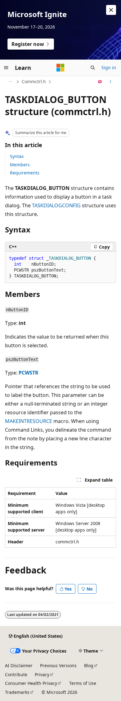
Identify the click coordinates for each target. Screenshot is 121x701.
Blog (88, 665)
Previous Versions (58, 665)
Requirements (24, 173)
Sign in (108, 67)
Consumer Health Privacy (31, 683)
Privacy (42, 674)
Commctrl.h (34, 81)
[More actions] (110, 82)
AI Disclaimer (19, 665)
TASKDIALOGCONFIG (56, 205)
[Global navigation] (6, 67)
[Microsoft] (60, 68)
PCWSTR (28, 372)
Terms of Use (82, 683)
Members (20, 165)
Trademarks (17, 692)
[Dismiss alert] (111, 10)
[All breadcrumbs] (10, 82)
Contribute (16, 674)
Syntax (17, 156)
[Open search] (93, 67)
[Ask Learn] (100, 82)
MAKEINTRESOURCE (28, 421)
